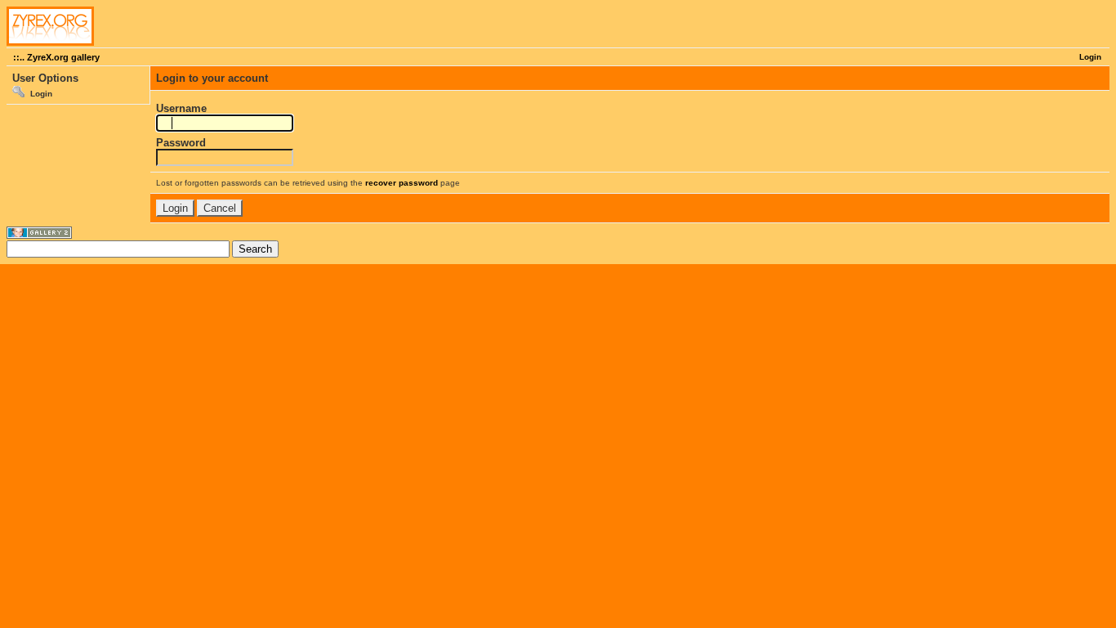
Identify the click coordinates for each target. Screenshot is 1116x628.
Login (1090, 56)
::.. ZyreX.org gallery (56, 57)
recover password (401, 182)
